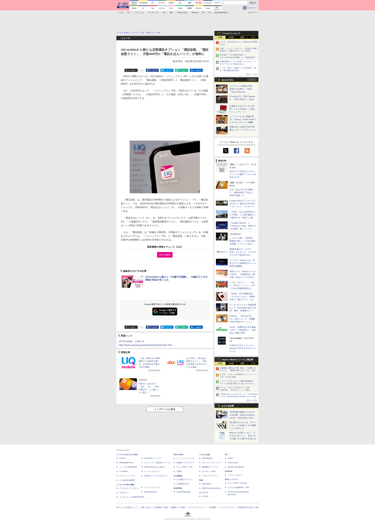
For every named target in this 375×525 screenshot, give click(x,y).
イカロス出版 (204, 455)
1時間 (220, 37)
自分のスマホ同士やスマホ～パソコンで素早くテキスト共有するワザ (242, 174)
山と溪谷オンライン (184, 479)
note (183, 70)
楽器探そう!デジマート (186, 463)
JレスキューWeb (208, 471)
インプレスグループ (227, 507)
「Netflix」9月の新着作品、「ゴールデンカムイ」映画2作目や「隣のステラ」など (242, 296)
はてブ (169, 70)
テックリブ (203, 493)
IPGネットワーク (231, 479)
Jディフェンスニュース (211, 463)
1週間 (242, 37)
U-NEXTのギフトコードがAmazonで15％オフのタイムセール (242, 348)
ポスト (133, 70)
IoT (209, 13)
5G (203, 13)
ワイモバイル (153, 13)
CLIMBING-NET (183, 484)
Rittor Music (179, 455)
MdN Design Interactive (211, 488)
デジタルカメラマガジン (129, 488)
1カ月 (253, 37)
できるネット (124, 493)
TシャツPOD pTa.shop (237, 483)
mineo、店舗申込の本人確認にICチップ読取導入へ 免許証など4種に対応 (242, 330)
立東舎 (179, 471)
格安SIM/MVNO (221, 13)
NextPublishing (150, 492)
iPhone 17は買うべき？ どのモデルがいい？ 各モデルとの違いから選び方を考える (242, 436)
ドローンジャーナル (127, 476)
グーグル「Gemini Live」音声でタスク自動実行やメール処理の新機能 (242, 263)
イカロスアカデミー (210, 476)
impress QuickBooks (236, 467)
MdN (201, 480)
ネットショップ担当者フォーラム (157, 463)
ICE (226, 455)
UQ (164, 13)
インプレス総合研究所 (128, 467)
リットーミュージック (185, 458)
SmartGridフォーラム (152, 458)
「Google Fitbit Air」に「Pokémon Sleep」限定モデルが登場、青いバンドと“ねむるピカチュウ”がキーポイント (242, 229)
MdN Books (206, 484)
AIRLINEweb (207, 458)
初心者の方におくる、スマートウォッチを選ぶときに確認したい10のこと (242, 425)
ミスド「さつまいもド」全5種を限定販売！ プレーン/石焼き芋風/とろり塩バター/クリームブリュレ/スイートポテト (238, 383)
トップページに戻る (164, 409)
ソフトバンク (138, 13)
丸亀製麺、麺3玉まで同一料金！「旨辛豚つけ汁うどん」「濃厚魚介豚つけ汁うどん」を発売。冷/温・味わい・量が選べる (238, 370)
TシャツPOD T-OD (184, 467)
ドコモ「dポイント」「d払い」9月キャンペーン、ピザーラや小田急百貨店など (242, 285)
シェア (154, 70)
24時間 (231, 37)
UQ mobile (165, 254)
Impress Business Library (154, 467)
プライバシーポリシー (197, 507)
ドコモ (120, 13)
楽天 (171, 13)
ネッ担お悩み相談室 (127, 480)
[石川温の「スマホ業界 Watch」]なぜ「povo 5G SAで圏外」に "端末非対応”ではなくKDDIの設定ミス (238, 57)
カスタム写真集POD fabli (238, 487)
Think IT (122, 458)
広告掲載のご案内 (161, 507)
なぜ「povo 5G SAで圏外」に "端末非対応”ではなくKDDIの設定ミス (242, 192)
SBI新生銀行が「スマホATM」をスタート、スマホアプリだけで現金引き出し (242, 252)
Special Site (227, 80)
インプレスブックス (152, 487)
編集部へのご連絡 (178, 507)
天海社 (230, 458)
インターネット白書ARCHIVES (131, 497)
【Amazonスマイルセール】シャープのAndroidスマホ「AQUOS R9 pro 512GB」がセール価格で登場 (238, 396)
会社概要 (212, 507)
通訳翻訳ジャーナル (210, 467)
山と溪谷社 (178, 476)
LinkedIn (198, 70)
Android (194, 13)
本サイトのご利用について (126, 507)
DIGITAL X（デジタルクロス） (156, 476)
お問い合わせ (145, 507)
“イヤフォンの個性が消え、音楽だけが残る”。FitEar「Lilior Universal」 (242, 89)
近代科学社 (178, 488)
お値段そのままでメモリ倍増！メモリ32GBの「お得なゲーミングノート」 (242, 109)
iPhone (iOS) (182, 13)
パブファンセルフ (235, 475)
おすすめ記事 (228, 406)
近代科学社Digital (183, 492)
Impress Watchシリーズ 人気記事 (237, 359)
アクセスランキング (231, 33)
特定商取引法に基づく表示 (248, 507)
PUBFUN (228, 471)
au (128, 13)
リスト (141, 70)
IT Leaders (123, 471)
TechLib (205, 496)
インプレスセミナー (152, 471)
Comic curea (233, 463)
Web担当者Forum (126, 463)
